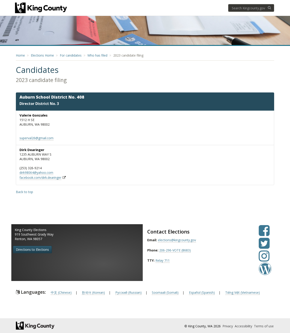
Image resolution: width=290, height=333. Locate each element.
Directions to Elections (32, 249)
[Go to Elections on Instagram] (264, 259)
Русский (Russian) (128, 292)
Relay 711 (162, 260)
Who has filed (97, 55)
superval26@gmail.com (36, 138)
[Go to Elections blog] (265, 272)
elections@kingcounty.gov (177, 240)
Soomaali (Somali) (165, 292)
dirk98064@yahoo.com (36, 172)
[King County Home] (56, 326)
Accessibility (244, 326)
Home (20, 55)
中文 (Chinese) (61, 292)
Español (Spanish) (202, 292)
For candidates (71, 55)
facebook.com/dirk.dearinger (40, 177)
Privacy (228, 326)
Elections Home (42, 55)
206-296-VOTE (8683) (175, 250)
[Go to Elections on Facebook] (264, 234)
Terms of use (264, 326)
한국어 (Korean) (93, 292)
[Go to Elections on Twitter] (264, 246)
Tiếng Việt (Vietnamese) (242, 292)
